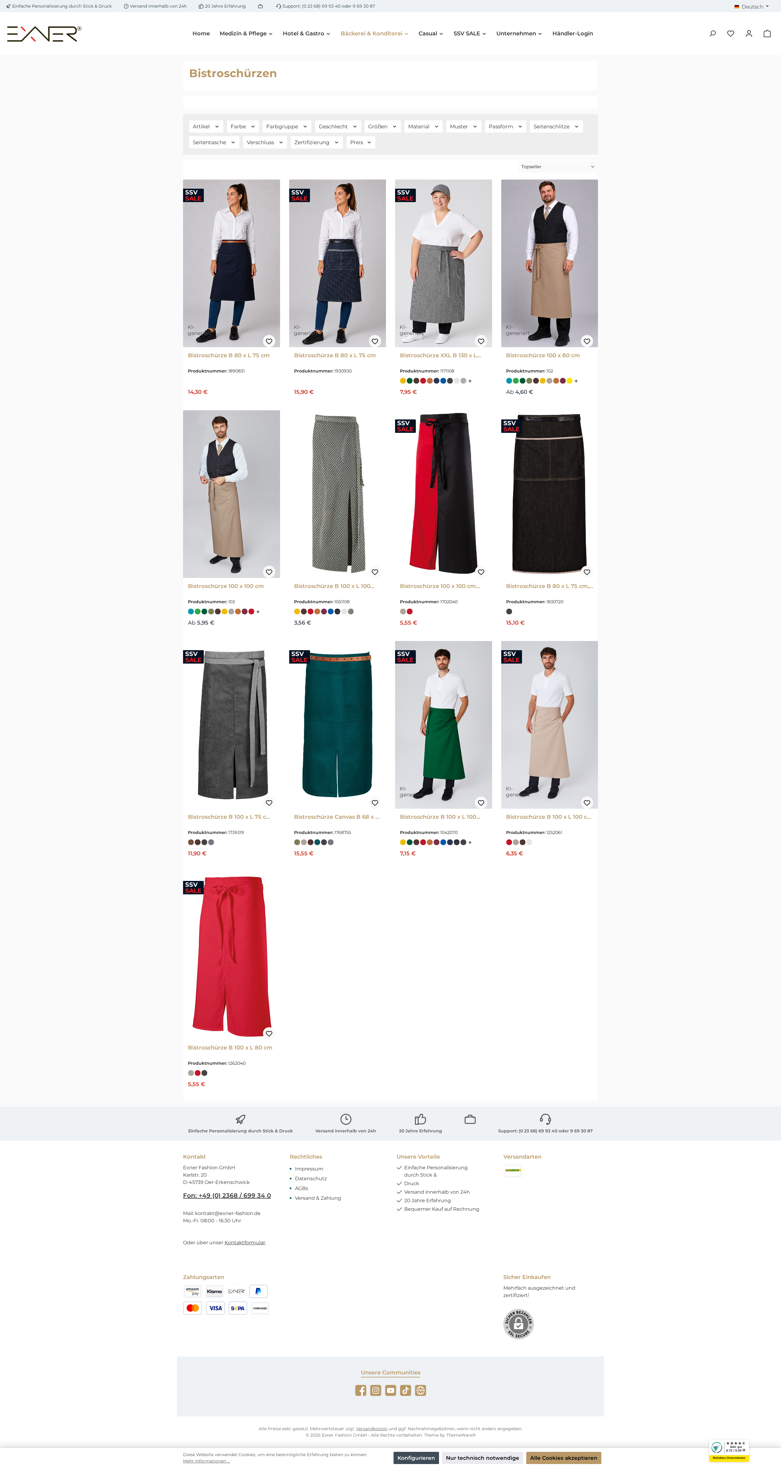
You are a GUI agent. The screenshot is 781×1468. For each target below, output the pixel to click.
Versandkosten (371, 1428)
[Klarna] (214, 1291)
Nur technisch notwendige (482, 1458)
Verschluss (261, 142)
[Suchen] (712, 33)
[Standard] (512, 1171)
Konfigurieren (416, 1458)
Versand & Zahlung (318, 1198)
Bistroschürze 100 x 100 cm (226, 586)
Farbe (239, 126)
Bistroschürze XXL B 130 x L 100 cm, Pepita (438, 355)
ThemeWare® (461, 1435)
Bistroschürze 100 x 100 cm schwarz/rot (438, 586)
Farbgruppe (282, 126)
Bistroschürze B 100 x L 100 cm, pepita (332, 586)
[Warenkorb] (767, 33)
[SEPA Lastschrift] (237, 1308)
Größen (378, 126)
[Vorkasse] (259, 1308)
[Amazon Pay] (192, 1291)
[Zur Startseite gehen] (44, 33)
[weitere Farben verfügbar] (471, 380)
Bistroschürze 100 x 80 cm (543, 355)
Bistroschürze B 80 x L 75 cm (229, 355)
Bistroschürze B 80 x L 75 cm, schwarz (547, 586)
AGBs (301, 1188)
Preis (357, 142)
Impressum (309, 1169)
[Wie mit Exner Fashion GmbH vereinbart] (236, 1291)
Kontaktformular (245, 1242)
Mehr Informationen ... (206, 1461)
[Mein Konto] (749, 33)
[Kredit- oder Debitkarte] (204, 1308)
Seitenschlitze (552, 126)
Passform (501, 126)
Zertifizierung (312, 142)
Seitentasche (210, 142)
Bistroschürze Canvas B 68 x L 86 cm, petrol (336, 817)
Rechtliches (306, 1156)
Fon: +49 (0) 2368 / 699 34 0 (227, 1195)
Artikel (202, 126)
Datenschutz (311, 1178)
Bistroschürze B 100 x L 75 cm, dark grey (230, 817)
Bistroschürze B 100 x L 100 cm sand (549, 817)
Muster (459, 126)
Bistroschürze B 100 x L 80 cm (230, 1047)
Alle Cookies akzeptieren (563, 1458)
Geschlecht (334, 126)
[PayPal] (258, 1291)
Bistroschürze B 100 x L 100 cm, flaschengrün (438, 817)
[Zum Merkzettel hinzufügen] (269, 341)
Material (419, 126)
